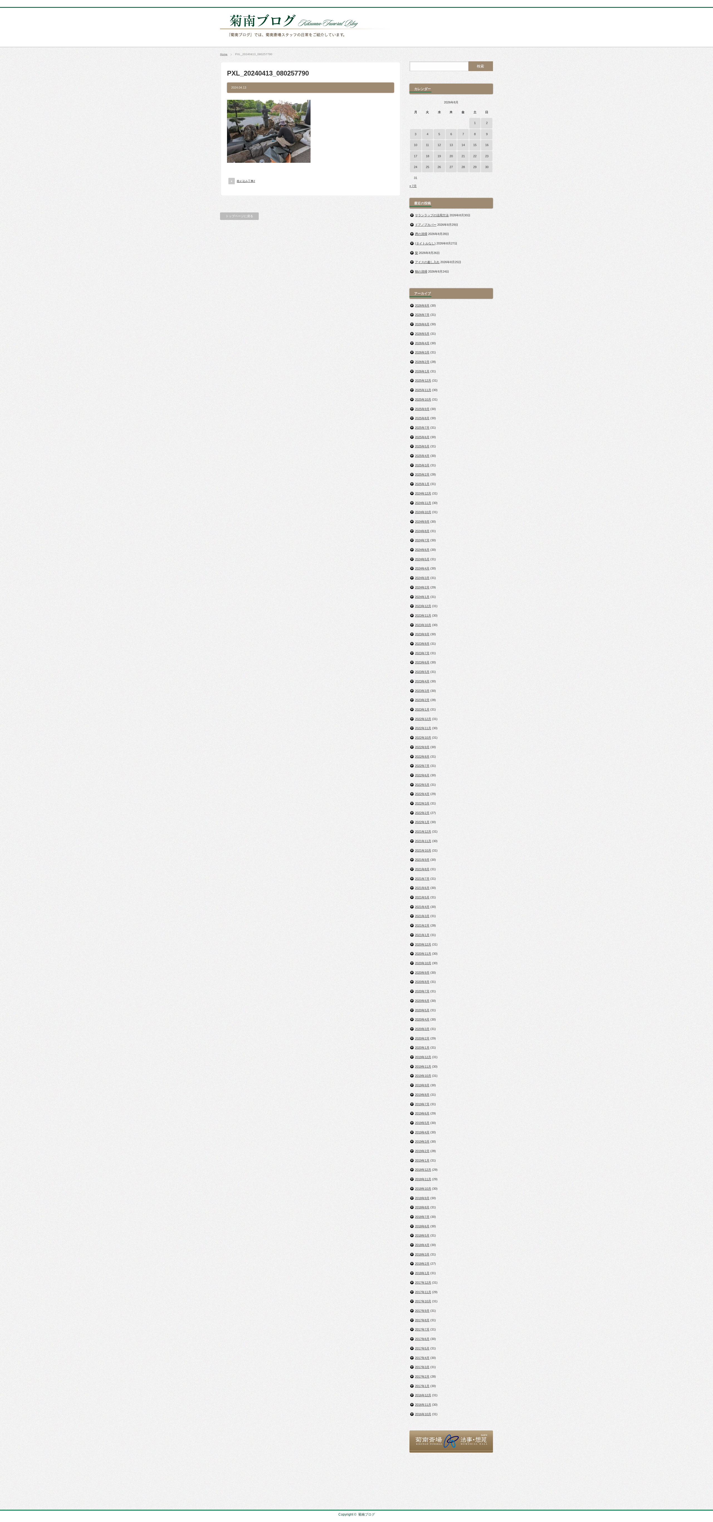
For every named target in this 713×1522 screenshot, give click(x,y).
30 (487, 167)
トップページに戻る (239, 216)
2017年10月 (423, 1301)
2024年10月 (423, 512)
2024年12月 (423, 493)
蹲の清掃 (421, 234)
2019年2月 (422, 1151)
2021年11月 (423, 841)
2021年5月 (422, 897)
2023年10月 (423, 625)
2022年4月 (422, 794)
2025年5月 (422, 446)
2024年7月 (422, 540)
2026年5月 (422, 333)
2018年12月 (423, 1169)
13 (451, 145)
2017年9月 (422, 1310)
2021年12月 (423, 831)
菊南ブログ (366, 1514)
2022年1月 (422, 822)
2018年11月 (423, 1179)
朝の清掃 (421, 271)
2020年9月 (422, 972)
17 (415, 156)
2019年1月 (422, 1160)
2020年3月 (422, 1029)
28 (463, 167)
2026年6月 (422, 324)
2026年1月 (422, 371)
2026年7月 (422, 314)
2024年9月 (422, 521)
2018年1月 (422, 1273)
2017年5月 (422, 1348)
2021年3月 (422, 916)
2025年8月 (422, 418)
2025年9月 (422, 409)
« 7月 (413, 186)
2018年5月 (422, 1235)
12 (439, 145)
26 (439, 167)
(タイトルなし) (425, 243)
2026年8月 (422, 305)
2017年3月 (422, 1367)
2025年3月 (422, 465)
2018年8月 (422, 1207)
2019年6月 (422, 1113)
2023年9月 (422, 634)
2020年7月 (422, 991)
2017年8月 (422, 1320)
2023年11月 (423, 615)
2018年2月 (422, 1263)
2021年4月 (422, 906)
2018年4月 (422, 1245)
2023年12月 (423, 606)
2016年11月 (423, 1404)
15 (475, 145)
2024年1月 (422, 596)
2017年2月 (422, 1376)
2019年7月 (422, 1104)
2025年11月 (423, 390)
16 (487, 145)
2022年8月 (422, 756)
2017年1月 (422, 1386)
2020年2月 (422, 1038)
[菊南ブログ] (308, 39)
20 (451, 156)
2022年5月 (422, 784)
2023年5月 (422, 671)
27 (451, 167)
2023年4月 (422, 681)
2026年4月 (422, 343)
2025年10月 (423, 399)
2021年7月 (422, 878)
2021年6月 (422, 888)
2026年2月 (422, 361)
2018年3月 (422, 1254)
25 (427, 167)
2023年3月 (422, 690)
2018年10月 (423, 1188)
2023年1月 (422, 709)
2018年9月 (422, 1198)
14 (463, 145)
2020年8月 (422, 981)
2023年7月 (422, 653)
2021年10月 (423, 850)
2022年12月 (423, 719)
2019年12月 (423, 1057)
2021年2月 (422, 925)
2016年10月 (423, 1414)
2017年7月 (422, 1329)
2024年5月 (422, 559)
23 (487, 156)
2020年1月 (422, 1047)
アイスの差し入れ (427, 262)
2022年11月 (423, 728)
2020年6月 (422, 1000)
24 (415, 167)
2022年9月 (422, 747)
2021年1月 (422, 935)
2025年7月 (422, 427)
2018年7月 (422, 1216)
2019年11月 (423, 1066)
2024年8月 (422, 531)
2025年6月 (422, 437)
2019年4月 (422, 1132)
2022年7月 (422, 765)
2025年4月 (422, 455)
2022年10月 (423, 737)
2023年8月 (422, 643)
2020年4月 (422, 1019)
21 (463, 156)
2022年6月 (422, 775)
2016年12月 (423, 1395)
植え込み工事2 (246, 181)
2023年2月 (422, 700)
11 (427, 145)
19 (439, 156)
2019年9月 (422, 1085)
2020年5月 (422, 1010)
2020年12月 (423, 944)
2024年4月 (422, 568)
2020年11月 (423, 953)
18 (427, 156)
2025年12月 (423, 380)
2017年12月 (423, 1282)
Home (224, 54)
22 (475, 156)
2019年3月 (422, 1141)
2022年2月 (422, 813)
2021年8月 (422, 869)
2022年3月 (422, 803)
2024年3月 (422, 578)
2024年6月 (422, 549)
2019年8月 (422, 1094)
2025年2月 (422, 474)
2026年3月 (422, 352)
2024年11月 (423, 503)
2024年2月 (422, 587)
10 (415, 145)
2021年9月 (422, 859)
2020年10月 (423, 963)
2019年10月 (423, 1075)
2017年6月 (422, 1339)
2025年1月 (422, 484)
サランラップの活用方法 (432, 215)
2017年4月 (422, 1357)
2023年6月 (422, 662)
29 (475, 167)
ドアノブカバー (425, 224)
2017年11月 (423, 1292)
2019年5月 (422, 1122)
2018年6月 (422, 1226)
